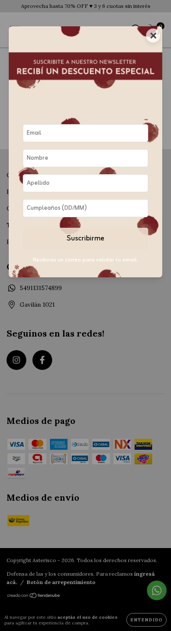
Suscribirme (85, 239)
